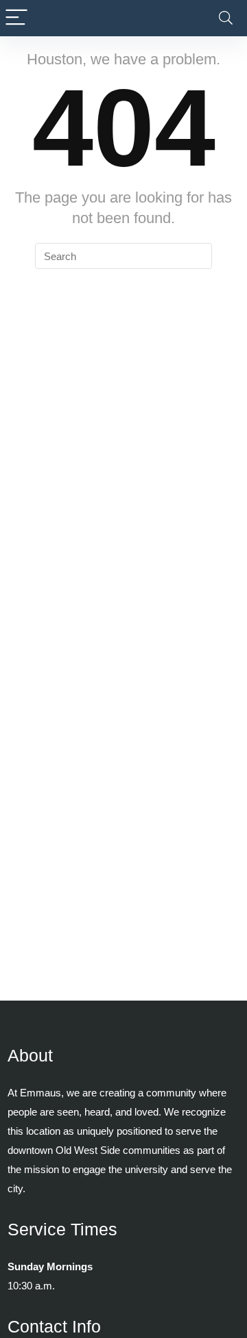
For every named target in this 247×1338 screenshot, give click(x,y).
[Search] (225, 18)
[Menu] (16, 18)
